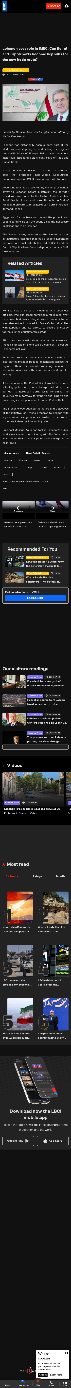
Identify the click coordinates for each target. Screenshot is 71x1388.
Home (7, 1385)
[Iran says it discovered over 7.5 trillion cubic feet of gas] (17, 1019)
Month (60, 876)
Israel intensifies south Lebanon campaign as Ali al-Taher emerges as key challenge (16, 930)
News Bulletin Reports (37, 272)
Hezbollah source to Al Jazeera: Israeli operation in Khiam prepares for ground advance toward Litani (46, 703)
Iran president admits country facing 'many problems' (51, 1036)
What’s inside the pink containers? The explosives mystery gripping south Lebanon (42, 580)
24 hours (12, 876)
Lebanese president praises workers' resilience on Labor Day (47, 720)
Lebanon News (35, 677)
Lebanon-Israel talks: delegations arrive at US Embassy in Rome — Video (32, 811)
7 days (37, 876)
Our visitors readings (25, 669)
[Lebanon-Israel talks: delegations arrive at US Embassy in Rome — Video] (33, 794)
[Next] (67, 794)
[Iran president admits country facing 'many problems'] (53, 1019)
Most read (18, 864)
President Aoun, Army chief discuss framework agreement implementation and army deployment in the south (46, 684)
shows (51, 1385)
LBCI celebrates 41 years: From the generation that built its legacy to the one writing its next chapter (45, 564)
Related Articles (24, 263)
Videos (14, 765)
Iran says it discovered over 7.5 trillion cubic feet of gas (16, 1036)
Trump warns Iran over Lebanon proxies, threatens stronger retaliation (46, 740)
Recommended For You (32, 549)
